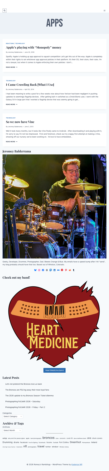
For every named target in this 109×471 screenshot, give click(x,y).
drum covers (97, 438)
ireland (94, 442)
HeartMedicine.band (54, 370)
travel (40, 446)
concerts (62, 438)
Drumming (8, 442)
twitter (48, 447)
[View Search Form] (5, 11)
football (55, 442)
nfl (25, 446)
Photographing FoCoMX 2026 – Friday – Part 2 (25, 407)
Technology (20, 43)
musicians (19, 447)
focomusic (42, 442)
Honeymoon (86, 442)
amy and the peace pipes (16, 438)
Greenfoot (75, 442)
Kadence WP (76, 464)
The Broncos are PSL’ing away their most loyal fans (27, 390)
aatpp (5, 438)
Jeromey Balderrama (15, 52)
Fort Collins (64, 442)
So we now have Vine (20, 122)
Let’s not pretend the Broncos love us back (23, 384)
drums (16, 442)
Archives (6, 427)
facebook (24, 442)
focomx (49, 442)
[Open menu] (104, 10)
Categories (7, 413)
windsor (55, 447)
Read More (11, 67)
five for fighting (33, 442)
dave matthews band (80, 438)
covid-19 (70, 438)
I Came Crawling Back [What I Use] (30, 84)
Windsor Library (64, 447)
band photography (36, 438)
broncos (48, 438)
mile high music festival (9, 447)
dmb (89, 438)
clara (57, 438)
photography (32, 447)
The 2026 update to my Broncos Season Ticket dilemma (29, 396)
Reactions (10, 43)
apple (27, 438)
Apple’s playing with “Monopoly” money (33, 47)
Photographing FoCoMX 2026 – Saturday (22, 401)
